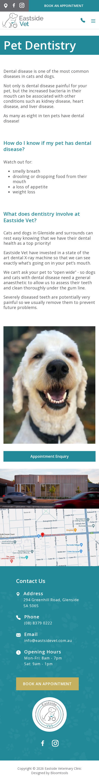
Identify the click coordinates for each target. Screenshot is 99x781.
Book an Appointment (64, 5)
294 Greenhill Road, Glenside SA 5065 (51, 599)
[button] (49, 456)
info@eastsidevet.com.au (48, 637)
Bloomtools (59, 773)
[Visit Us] (49, 537)
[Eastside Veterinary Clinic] (22, 20)
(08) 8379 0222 (83, 20)
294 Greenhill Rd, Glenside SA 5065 (6, 5)
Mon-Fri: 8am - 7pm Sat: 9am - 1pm (43, 658)
